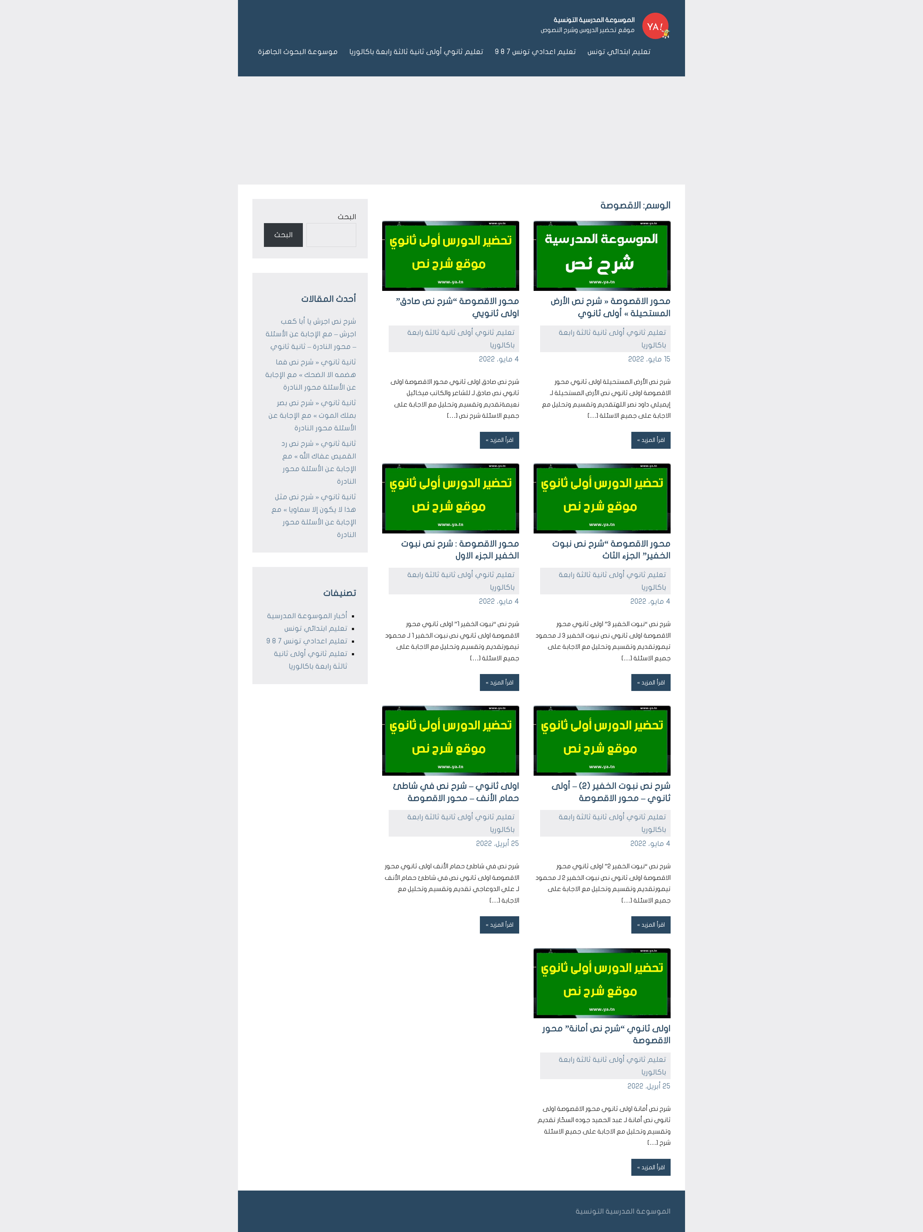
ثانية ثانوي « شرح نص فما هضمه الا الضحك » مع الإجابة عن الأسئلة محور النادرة (310, 374)
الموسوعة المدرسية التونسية (594, 20)
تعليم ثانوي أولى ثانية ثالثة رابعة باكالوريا (416, 52)
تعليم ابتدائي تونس (619, 52)
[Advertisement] (461, 130)
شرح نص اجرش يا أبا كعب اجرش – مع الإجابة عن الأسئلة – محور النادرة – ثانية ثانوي (311, 334)
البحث (347, 217)
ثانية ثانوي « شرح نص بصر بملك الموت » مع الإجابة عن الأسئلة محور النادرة (312, 415)
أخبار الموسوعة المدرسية (307, 616)
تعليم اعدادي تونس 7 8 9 (535, 52)
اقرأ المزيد (653, 440)
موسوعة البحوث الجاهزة (298, 52)
